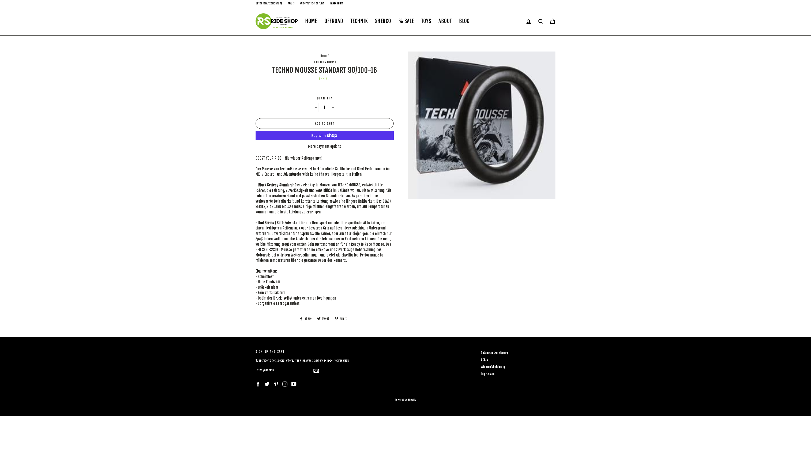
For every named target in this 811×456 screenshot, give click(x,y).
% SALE (406, 21)
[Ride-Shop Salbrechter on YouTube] (294, 384)
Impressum (336, 3)
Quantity (324, 98)
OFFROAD (333, 21)
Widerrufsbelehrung (312, 3)
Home (323, 56)
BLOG (464, 21)
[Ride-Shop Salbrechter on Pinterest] (276, 384)
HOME (311, 21)
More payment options (324, 146)
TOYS (426, 21)
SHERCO (383, 21)
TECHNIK (359, 21)
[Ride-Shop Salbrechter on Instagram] (284, 384)
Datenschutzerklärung (269, 3)
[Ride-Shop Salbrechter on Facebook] (258, 384)
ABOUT (445, 21)
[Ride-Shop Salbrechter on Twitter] (266, 384)
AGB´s (291, 3)
